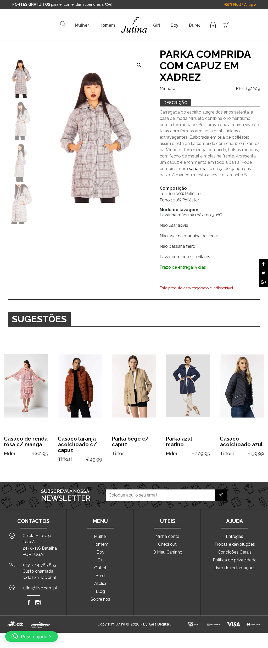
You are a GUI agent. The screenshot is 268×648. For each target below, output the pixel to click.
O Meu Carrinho (167, 552)
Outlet (100, 567)
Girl (156, 25)
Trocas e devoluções (234, 544)
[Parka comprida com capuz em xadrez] (263, 263)
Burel (194, 25)
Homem (107, 25)
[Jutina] (134, 18)
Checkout (167, 544)
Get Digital (160, 624)
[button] (139, 65)
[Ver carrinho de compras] (226, 24)
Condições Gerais (235, 552)
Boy (174, 25)
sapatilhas (199, 168)
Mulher (82, 25)
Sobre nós (100, 599)
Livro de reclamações (234, 567)
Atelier (100, 583)
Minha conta (167, 536)
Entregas (234, 536)
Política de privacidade (234, 559)
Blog (100, 591)
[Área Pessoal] (213, 24)
